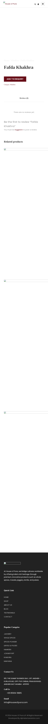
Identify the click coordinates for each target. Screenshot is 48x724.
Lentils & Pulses (10, 645)
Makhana (8, 661)
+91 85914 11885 (14, 693)
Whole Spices (9, 638)
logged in (19, 130)
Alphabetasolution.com (30, 718)
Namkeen (7, 649)
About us (8, 605)
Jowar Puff (9, 653)
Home (6, 60)
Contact (8, 617)
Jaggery (7, 634)
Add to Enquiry (15, 79)
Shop (6, 601)
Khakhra (15, 60)
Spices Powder (10, 642)
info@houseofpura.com (16, 702)
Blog (6, 609)
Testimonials (9, 613)
